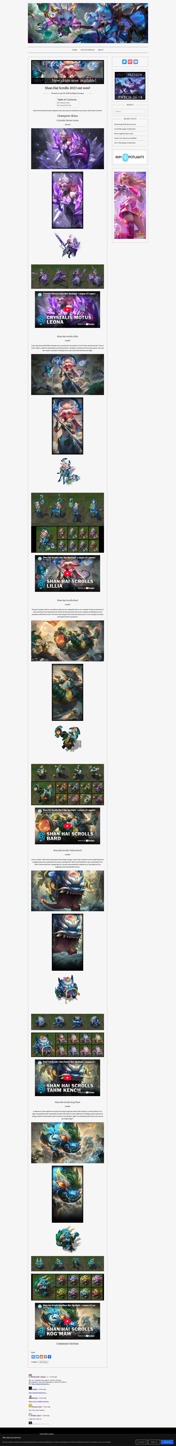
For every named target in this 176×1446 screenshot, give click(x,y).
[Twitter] (124, 62)
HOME (74, 50)
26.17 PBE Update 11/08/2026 (124, 143)
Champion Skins (64, 103)
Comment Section (65, 105)
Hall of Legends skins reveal (123, 133)
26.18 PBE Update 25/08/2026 (124, 129)
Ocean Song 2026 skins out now (125, 124)
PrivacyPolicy (44, 1434)
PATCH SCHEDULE (88, 50)
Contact (51, 1434)
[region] (88, 1440)
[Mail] (136, 62)
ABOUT (101, 50)
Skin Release (44, 1362)
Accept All (167, 1442)
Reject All (154, 1442)
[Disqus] (67, 1398)
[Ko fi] (130, 62)
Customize (140, 1442)
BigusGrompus (78, 93)
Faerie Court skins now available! (125, 138)
